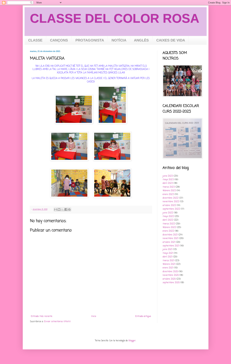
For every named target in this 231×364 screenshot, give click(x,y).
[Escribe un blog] (59, 209)
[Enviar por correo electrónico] (55, 209)
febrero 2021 (169, 264)
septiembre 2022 (171, 209)
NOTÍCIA (119, 40)
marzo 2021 (168, 260)
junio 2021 (168, 249)
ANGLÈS (141, 40)
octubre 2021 (169, 242)
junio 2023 (168, 176)
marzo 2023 (169, 187)
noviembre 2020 (171, 275)
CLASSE (35, 40)
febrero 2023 (169, 190)
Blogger (132, 340)
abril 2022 (168, 220)
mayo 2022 (168, 216)
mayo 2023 (168, 179)
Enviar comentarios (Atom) (57, 321)
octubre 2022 (169, 205)
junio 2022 (168, 212)
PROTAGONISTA (89, 40)
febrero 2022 (169, 227)
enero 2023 (168, 194)
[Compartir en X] (62, 209)
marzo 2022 (169, 223)
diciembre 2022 (170, 198)
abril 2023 (168, 183)
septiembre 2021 (171, 245)
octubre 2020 (169, 279)
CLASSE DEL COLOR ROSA (114, 18)
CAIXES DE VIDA (170, 40)
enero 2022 (168, 231)
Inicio (93, 316)
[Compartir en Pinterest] (69, 209)
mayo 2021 (168, 253)
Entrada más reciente (41, 316)
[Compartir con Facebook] (66, 209)
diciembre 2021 (170, 234)
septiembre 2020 (171, 282)
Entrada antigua (143, 316)
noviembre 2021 (170, 238)
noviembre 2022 (171, 201)
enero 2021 (168, 267)
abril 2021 (168, 256)
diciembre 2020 (170, 271)
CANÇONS (59, 40)
